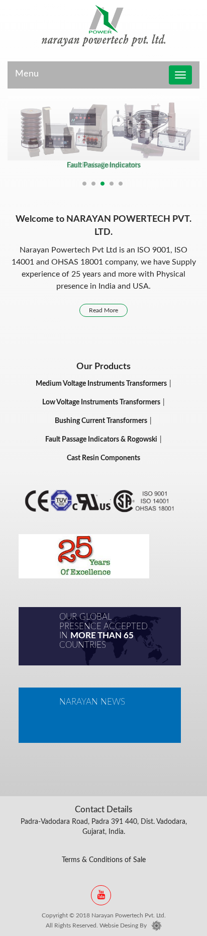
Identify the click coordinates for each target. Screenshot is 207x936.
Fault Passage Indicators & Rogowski (101, 439)
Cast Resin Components (103, 165)
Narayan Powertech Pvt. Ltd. (128, 915)
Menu (27, 73)
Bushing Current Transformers (101, 420)
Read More (103, 310)
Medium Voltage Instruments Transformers (101, 383)
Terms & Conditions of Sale (104, 860)
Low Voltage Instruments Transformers (101, 402)
